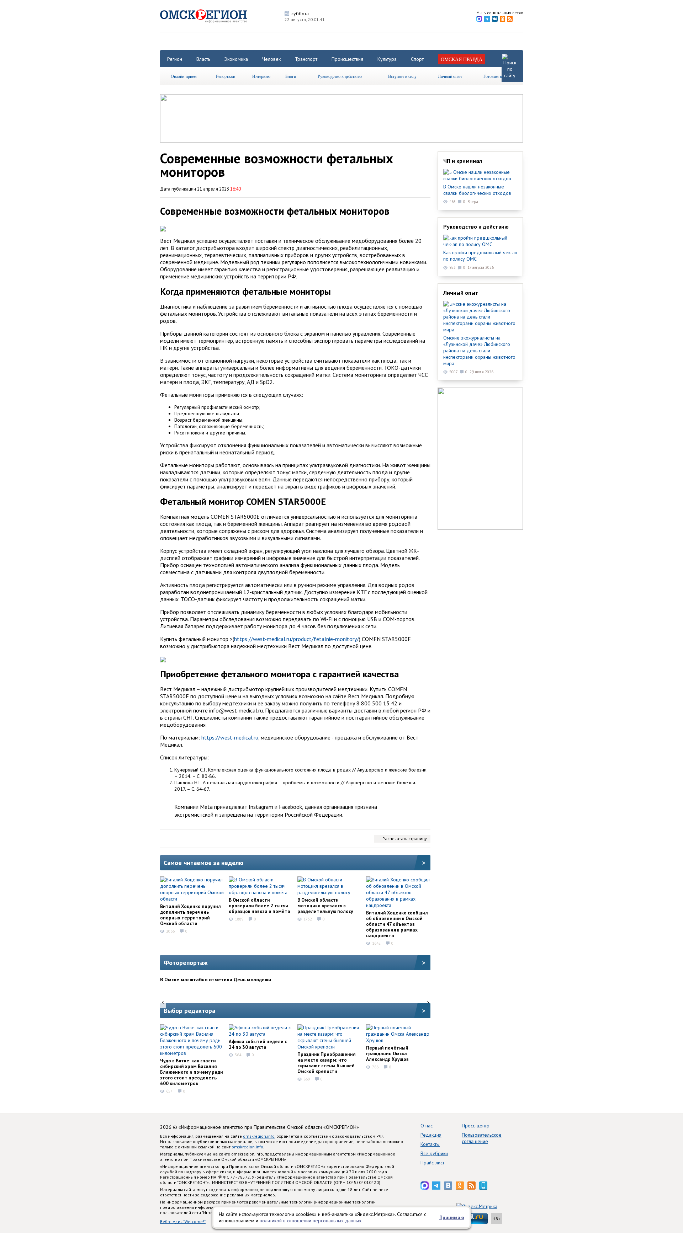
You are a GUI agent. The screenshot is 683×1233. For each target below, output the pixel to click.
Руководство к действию (340, 76)
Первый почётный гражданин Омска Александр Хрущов (387, 1053)
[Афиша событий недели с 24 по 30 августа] (261, 1030)
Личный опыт (450, 76)
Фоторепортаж (186, 963)
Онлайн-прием (184, 76)
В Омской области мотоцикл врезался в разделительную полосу (325, 905)
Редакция (430, 1135)
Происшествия (347, 59)
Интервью (261, 76)
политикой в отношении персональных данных (310, 1220)
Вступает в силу (402, 76)
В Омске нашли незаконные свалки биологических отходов (477, 189)
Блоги (290, 76)
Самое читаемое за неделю (203, 863)
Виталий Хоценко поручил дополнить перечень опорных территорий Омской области (190, 915)
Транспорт (306, 59)
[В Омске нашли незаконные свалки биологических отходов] (480, 175)
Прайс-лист (432, 1162)
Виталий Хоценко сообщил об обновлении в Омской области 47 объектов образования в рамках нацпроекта (397, 924)
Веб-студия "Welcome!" (183, 1221)
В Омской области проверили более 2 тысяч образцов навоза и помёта (259, 905)
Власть (203, 59)
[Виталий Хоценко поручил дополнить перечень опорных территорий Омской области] (192, 889)
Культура (387, 59)
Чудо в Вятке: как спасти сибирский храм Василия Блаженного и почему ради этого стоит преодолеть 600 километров (191, 1072)
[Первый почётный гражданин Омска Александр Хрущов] (398, 1033)
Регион (174, 59)
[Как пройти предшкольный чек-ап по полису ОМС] (480, 241)
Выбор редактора (189, 1011)
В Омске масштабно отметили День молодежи (215, 979)
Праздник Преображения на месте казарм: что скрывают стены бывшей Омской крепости (326, 1062)
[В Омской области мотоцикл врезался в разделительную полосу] (329, 886)
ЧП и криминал (462, 160)
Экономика (236, 59)
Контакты (430, 1144)
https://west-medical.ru (229, 737)
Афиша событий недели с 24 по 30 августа (258, 1044)
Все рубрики (434, 1153)
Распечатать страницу (404, 838)
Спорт (417, 59)
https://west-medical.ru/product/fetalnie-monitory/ (296, 638)
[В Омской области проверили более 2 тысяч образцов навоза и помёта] (261, 886)
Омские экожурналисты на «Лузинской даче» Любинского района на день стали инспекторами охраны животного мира (479, 351)
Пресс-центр (475, 1125)
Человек (271, 59)
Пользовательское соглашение (482, 1138)
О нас (426, 1125)
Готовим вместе (497, 76)
